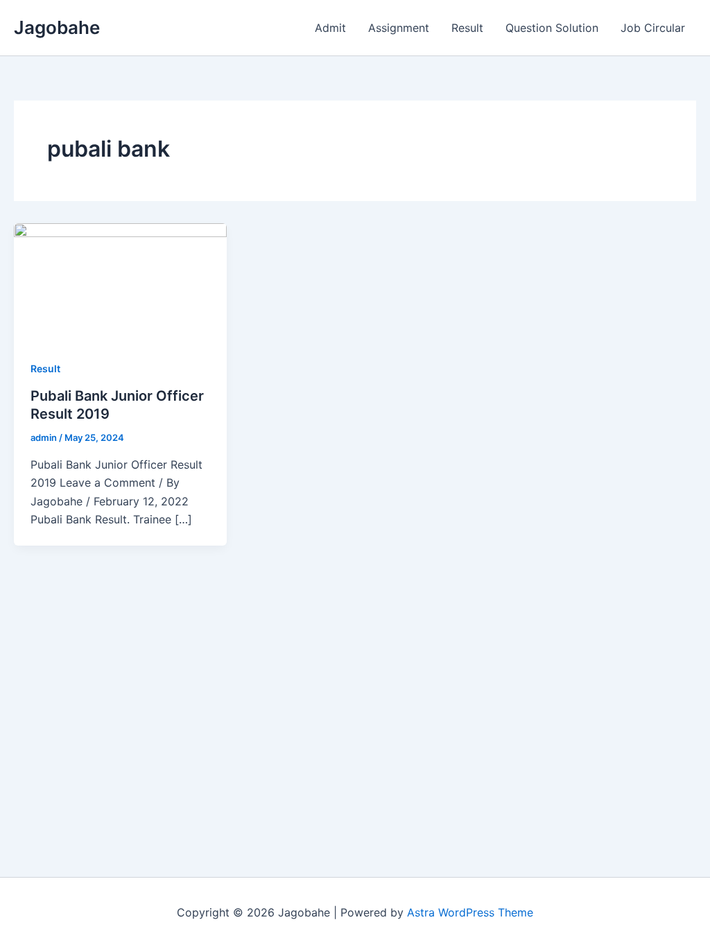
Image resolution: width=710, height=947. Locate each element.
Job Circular (653, 28)
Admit (330, 28)
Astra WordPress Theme (470, 912)
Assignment (398, 28)
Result (467, 28)
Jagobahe (57, 27)
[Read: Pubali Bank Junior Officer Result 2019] (120, 281)
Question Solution (551, 28)
